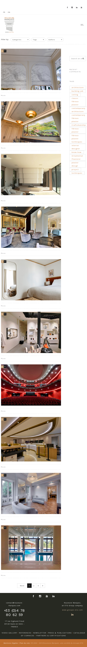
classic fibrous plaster (75, 101)
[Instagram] (72, 7)
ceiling (75, 95)
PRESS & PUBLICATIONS (60, 633)
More (3, 95)
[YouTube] (81, 7)
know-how (76, 152)
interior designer (76, 147)
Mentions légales (11, 643)
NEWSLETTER (39, 633)
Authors (51, 40)
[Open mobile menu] (83, 25)
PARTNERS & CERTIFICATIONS (51, 636)
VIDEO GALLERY (9, 633)
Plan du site (25, 643)
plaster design (75, 164)
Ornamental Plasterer (77, 157)
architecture (78, 87)
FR (4, 12)
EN (9, 12)
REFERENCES (25, 633)
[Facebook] (67, 7)
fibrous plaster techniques (77, 138)
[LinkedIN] (76, 7)
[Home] (9, 32)
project (75, 169)
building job (77, 91)
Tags (35, 40)
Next (22, 586)
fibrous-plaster (76, 130)
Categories (16, 40)
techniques (77, 173)
